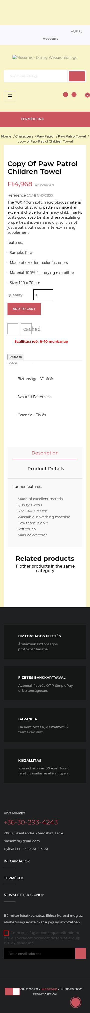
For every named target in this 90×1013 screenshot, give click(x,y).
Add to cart (24, 309)
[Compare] (63, 97)
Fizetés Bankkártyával (42, 677)
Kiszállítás (29, 760)
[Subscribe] (80, 953)
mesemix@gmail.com (22, 841)
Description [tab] (45, 453)
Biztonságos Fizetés (39, 636)
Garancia (27, 719)
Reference (17, 195)
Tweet (30, 362)
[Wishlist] (72, 97)
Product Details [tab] (46, 469)
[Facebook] (6, 966)
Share (23, 362)
